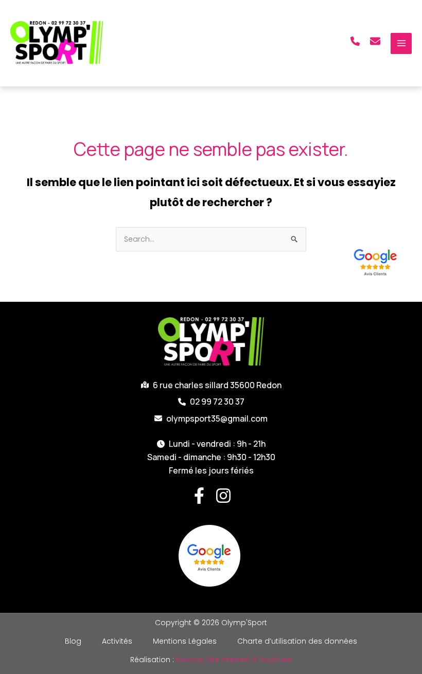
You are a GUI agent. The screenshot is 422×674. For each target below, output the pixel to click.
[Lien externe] (377, 261)
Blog (73, 641)
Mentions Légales (185, 641)
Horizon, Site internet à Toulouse (234, 659)
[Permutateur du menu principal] (401, 43)
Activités (117, 641)
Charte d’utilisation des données (297, 641)
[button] (355, 41)
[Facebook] (199, 495)
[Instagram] (223, 495)
